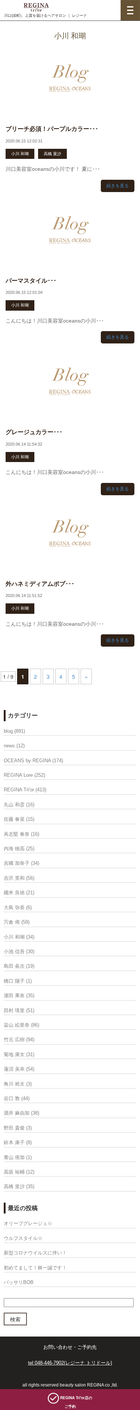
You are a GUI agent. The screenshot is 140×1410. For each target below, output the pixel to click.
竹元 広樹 (14, 1039)
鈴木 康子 (14, 1142)
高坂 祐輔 (14, 1172)
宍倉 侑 (12, 922)
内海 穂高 (14, 848)
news (9, 745)
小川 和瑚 (20, 153)
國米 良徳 (14, 892)
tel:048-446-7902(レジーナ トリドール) (70, 1363)
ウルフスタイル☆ (23, 1238)
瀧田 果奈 (14, 995)
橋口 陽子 (14, 981)
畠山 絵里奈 (16, 1025)
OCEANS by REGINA (27, 760)
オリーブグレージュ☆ (28, 1223)
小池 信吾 (14, 951)
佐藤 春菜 (14, 819)
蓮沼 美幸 (14, 1069)
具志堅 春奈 (16, 834)
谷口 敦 (12, 1098)
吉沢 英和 (14, 878)
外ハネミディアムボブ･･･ (40, 584)
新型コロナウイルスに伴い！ (35, 1253)
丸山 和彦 (14, 804)
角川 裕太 (14, 1084)
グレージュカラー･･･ (34, 432)
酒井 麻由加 (16, 1113)
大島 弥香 (14, 907)
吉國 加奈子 (16, 863)
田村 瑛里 (14, 1010)
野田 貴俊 (14, 1128)
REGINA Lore (18, 775)
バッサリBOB (19, 1282)
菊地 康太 (14, 1054)
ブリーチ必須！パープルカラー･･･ (52, 129)
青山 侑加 (14, 1157)
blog (8, 731)
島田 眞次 (14, 966)
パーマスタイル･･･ (31, 280)
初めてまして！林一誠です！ (35, 1268)
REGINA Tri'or (19, 789)
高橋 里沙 (52, 153)
